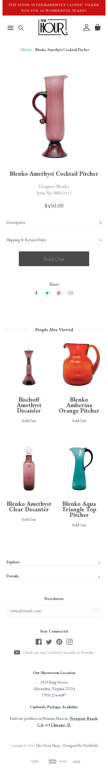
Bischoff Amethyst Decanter (29, 405)
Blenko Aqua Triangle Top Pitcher (79, 509)
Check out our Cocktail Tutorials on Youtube (58, 652)
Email (71, 293)
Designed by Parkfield (80, 745)
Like (36, 293)
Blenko (26, 49)
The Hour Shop (47, 745)
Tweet (47, 293)
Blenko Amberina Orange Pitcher (79, 405)
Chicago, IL (61, 725)
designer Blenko (54, 186)
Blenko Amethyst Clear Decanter (29, 506)
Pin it (58, 293)
